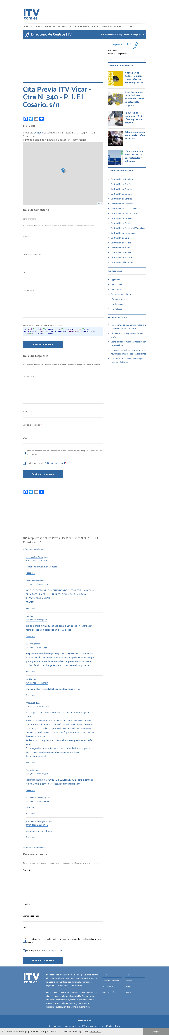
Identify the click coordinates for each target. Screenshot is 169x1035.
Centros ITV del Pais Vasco (123, 262)
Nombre (26, 237)
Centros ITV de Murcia (121, 252)
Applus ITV (115, 279)
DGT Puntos (116, 289)
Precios (95, 26)
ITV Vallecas (116, 309)
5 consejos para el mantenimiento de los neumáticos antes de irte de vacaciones (128, 352)
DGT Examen (116, 284)
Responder (30, 573)
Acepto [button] (156, 1031)
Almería (38, 133)
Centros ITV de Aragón (121, 184)
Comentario (28, 290)
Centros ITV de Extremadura (123, 233)
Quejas (117, 26)
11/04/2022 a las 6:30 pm (37, 584)
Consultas (107, 26)
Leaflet (100, 203)
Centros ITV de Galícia (120, 238)
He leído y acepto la (46, 463)
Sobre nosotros (55, 1026)
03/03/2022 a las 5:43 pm (37, 825)
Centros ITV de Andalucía (122, 179)
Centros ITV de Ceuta (120, 223)
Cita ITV (28, 26)
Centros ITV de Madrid (121, 243)
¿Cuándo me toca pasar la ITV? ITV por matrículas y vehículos (134, 156)
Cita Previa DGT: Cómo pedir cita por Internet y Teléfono (127, 360)
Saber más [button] (95, 1031)
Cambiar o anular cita (110, 980)
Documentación (82, 26)
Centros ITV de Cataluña (121, 218)
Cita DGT (128, 26)
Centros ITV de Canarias (121, 199)
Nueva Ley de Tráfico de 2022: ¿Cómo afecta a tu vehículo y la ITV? (134, 78)
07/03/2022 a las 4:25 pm (37, 774)
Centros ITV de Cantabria (122, 204)
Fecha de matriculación (121, 294)
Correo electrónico (31, 255)
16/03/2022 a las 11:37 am (37, 683)
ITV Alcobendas (118, 299)
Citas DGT (128, 992)
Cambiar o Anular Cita (44, 26)
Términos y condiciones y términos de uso (101, 1026)
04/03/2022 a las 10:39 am (37, 801)
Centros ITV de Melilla (120, 248)
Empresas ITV (64, 26)
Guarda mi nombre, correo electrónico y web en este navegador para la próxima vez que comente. (63, 452)
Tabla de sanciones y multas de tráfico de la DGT (135, 135)
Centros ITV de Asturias (121, 189)
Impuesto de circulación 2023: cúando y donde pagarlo (133, 118)
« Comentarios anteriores (34, 549)
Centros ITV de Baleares (121, 194)
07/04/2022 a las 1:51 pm (36, 620)
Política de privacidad (55, 463)
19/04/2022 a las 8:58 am (37, 560)
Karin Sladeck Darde (34, 557)
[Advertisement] (63, 58)
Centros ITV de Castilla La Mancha (126, 208)
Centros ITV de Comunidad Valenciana (128, 228)
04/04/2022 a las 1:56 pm (37, 647)
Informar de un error (73, 1026)
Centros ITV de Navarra (121, 257)
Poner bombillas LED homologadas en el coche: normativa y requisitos (128, 326)
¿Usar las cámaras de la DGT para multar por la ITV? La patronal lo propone (134, 98)
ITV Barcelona (117, 304)
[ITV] (31, 15)
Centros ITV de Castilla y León (124, 213)
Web (25, 272)
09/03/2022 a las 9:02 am (37, 706)
